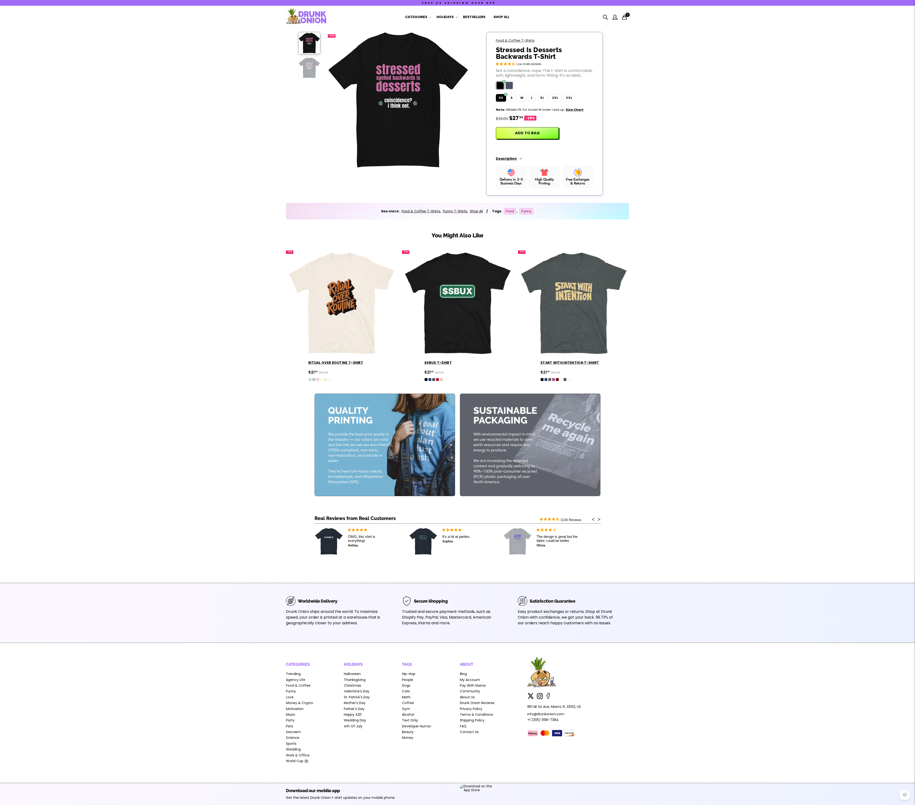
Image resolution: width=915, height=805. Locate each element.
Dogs (406, 685)
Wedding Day (355, 720)
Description (506, 158)
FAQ (463, 726)
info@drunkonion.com (545, 714)
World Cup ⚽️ (297, 761)
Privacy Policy (471, 708)
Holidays (445, 17)
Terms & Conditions (476, 714)
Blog (463, 673)
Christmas (352, 685)
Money (407, 737)
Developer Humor (416, 726)
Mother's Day (355, 702)
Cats (406, 691)
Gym (406, 708)
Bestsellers (474, 17)
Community (470, 691)
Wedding (293, 749)
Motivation (295, 708)
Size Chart (575, 109)
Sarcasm (293, 732)
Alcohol (408, 714)
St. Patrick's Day (357, 697)
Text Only (410, 720)
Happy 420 (353, 714)
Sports (291, 743)
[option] (398, 100)
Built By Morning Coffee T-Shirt (609, 362)
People (407, 679)
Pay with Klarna (473, 685)
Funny (526, 211)
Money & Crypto (299, 702)
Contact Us (469, 732)
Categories (416, 17)
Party (290, 720)
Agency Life (295, 679)
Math (406, 697)
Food (510, 211)
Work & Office (298, 755)
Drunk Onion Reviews (477, 702)
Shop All (501, 17)
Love (290, 697)
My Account (470, 679)
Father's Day (354, 708)
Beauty (408, 732)
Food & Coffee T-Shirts (515, 40)
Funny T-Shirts (455, 211)
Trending (293, 673)
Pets (289, 726)
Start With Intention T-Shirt (490, 362)
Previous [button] (338, 100)
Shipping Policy (472, 720)
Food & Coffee (298, 685)
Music (290, 714)
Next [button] (458, 100)
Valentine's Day (356, 691)
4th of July (353, 726)
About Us (467, 697)
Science (292, 737)
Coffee (408, 702)
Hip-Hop (408, 673)
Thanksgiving (355, 679)
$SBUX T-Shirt (359, 362)
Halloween (352, 673)
